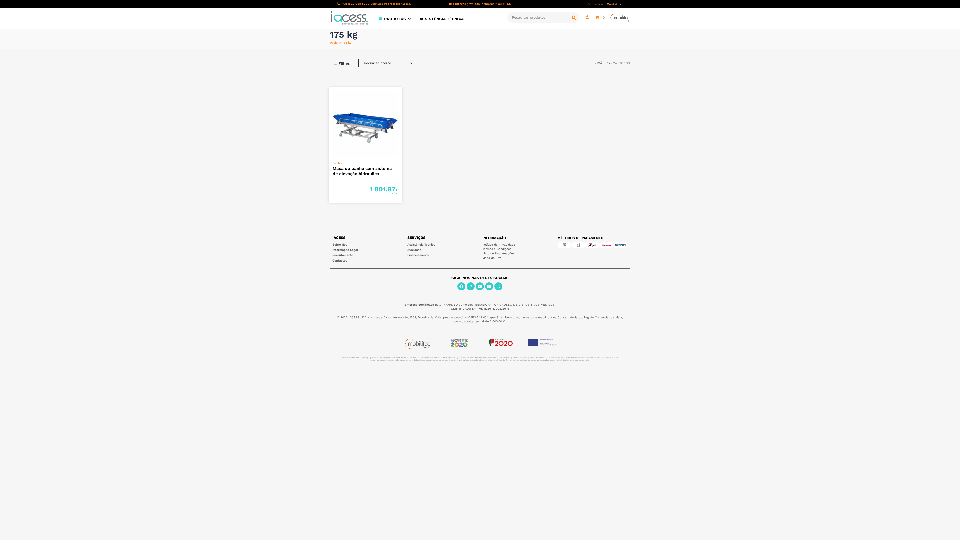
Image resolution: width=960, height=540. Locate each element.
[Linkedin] (489, 286)
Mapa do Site (492, 258)
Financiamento (418, 255)
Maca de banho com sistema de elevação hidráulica (362, 171)
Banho (337, 163)
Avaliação (415, 250)
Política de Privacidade (498, 244)
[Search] (574, 17)
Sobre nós (596, 4)
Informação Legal (345, 250)
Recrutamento (342, 255)
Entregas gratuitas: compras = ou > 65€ (482, 4)
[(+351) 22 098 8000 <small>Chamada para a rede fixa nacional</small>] (339, 4)
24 (615, 63)
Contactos (339, 260)
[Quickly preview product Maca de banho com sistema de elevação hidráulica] (400, 96)
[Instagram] (471, 286)
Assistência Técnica (422, 244)
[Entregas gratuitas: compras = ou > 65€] (450, 4)
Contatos (614, 4)
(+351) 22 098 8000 (376, 4)
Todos (625, 63)
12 (609, 63)
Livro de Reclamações (498, 253)
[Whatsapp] (498, 286)
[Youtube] (480, 286)
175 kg (347, 42)
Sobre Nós (339, 244)
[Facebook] (462, 286)
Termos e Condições (497, 249)
